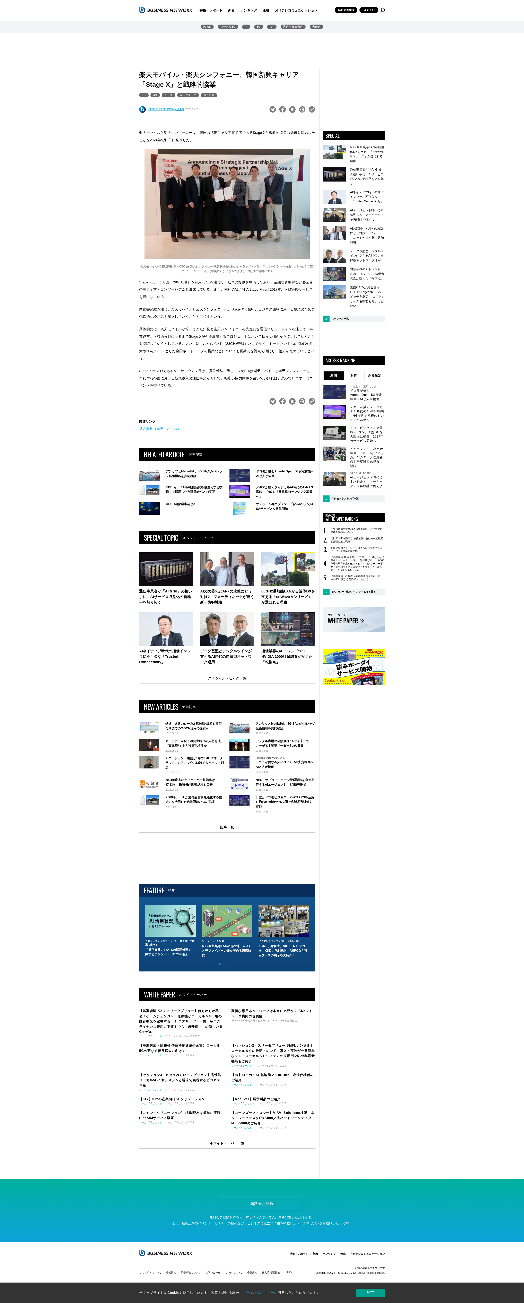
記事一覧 (227, 827)
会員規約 (252, 1272)
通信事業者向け (293, 26)
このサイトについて (150, 1272)
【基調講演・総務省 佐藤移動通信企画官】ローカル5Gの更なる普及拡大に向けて (357, 578)
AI (246, 26)
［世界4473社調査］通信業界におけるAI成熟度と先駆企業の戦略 (357, 540)
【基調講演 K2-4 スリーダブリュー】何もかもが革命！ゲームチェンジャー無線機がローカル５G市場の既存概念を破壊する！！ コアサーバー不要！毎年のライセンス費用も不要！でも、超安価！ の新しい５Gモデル (357, 563)
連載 (266, 10)
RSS (289, 1272)
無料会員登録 (346, 9)
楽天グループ (188, 95)
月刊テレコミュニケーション (296, 10)
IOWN (207, 26)
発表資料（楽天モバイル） (160, 429)
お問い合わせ (213, 1272)
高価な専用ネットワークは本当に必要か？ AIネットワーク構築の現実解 (357, 549)
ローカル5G (228, 26)
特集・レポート (211, 10)
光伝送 (316, 26)
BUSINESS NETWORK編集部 (166, 109)
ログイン (369, 9)
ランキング (249, 10)
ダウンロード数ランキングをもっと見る (354, 591)
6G (259, 26)
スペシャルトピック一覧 (227, 678)
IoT (272, 26)
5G (144, 95)
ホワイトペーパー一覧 (227, 1143)
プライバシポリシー (258, 1292)
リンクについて (233, 1272)
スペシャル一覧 (340, 318)
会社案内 (171, 1272)
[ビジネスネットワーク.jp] (165, 10)
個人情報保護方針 (272, 1272)
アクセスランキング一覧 (345, 498)
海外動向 (209, 95)
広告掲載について (191, 1272)
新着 (231, 10)
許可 (370, 1292)
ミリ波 (169, 95)
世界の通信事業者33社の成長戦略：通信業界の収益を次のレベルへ (357, 530)
